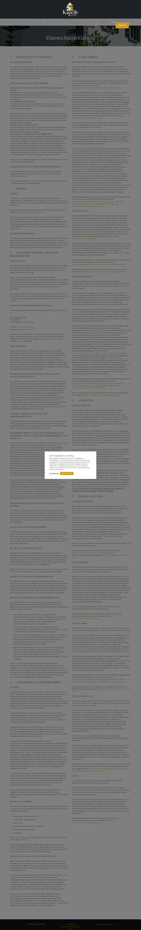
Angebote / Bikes (54, 22)
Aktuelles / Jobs (73, 22)
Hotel (39, 22)
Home (29, 22)
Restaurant (90, 22)
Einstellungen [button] (54, 473)
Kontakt (103, 22)
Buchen (122, 25)
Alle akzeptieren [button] (67, 473)
